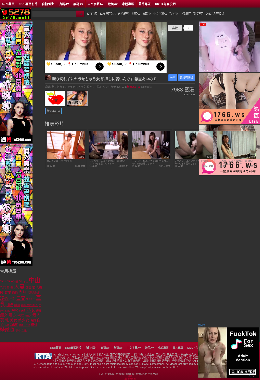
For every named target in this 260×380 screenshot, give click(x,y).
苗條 (6, 325)
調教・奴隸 (24, 325)
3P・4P (5, 281)
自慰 (33, 320)
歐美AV (113, 4)
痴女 (4, 315)
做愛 (7, 292)
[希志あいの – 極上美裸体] (66, 158)
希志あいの (133, 86)
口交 (20, 298)
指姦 (23, 305)
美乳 (4, 320)
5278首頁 (8, 4)
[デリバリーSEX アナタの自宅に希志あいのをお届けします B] (108, 158)
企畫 (28, 287)
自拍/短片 (48, 4)
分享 (173, 77)
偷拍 (15, 292)
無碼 (22, 310)
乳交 (3, 287)
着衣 (13, 315)
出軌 (12, 298)
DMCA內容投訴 (165, 4)
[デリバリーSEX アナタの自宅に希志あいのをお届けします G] (236, 158)
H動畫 (14, 281)
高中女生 (21, 330)
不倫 (25, 281)
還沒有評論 (186, 77)
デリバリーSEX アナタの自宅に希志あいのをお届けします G (235, 162)
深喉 (7, 311)
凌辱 (4, 298)
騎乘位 (7, 330)
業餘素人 (32, 305)
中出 (34, 280)
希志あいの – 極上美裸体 (59, 161)
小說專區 (128, 4)
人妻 (19, 287)
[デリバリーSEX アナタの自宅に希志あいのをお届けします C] (151, 158)
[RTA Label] (43, 358)
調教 (14, 325)
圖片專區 (145, 4)
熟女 (30, 310)
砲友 (20, 315)
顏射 (34, 325)
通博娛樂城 (130, 378)
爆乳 (38, 310)
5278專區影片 (28, 4)
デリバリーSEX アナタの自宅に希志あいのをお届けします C (150, 162)
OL (21, 281)
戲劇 (17, 305)
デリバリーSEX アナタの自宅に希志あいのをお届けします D (193, 162)
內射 (22, 292)
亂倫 (10, 287)
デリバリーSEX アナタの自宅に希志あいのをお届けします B (107, 162)
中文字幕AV (96, 4)
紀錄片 (28, 315)
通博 (130, 376)
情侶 (9, 305)
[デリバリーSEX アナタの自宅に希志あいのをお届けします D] (194, 158)
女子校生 (30, 299)
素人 (36, 315)
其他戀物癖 (33, 292)
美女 (13, 320)
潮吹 (14, 310)
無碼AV (78, 4)
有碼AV (64, 4)
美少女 (23, 320)
